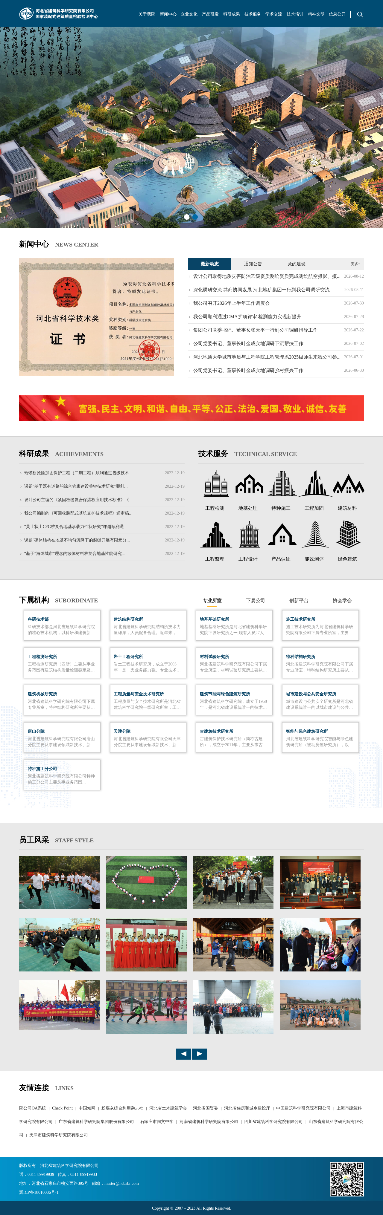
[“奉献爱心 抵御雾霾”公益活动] (233, 970)
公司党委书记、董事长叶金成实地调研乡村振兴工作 (248, 370)
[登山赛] (233, 908)
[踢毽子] (59, 908)
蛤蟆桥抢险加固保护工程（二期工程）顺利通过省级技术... (78, 473)
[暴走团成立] (233, 1032)
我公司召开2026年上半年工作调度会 (231, 303)
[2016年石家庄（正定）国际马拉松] (59, 1029)
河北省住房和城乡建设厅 (247, 1108)
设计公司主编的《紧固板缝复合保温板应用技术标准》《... (78, 500)
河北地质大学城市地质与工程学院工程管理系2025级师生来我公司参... (267, 356)
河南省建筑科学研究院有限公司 (209, 1121)
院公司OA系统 (32, 1108)
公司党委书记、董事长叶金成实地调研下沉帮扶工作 (248, 343)
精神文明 (316, 14)
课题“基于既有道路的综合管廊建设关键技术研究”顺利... (76, 486)
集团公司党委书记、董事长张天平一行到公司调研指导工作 (255, 330)
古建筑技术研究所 (216, 731)
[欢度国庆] (146, 908)
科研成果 (231, 14)
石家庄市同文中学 (157, 1121)
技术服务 (252, 14)
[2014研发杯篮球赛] (320, 1029)
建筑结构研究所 (128, 619)
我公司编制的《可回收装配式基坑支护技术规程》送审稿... (78, 513)
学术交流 (273, 14)
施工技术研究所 (300, 619)
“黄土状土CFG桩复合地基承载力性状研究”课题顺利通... (75, 526)
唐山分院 (36, 731)
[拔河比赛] (59, 970)
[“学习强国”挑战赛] (320, 908)
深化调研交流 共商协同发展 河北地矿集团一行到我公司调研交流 (261, 289)
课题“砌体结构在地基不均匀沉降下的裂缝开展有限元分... (77, 540)
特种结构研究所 (300, 656)
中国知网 (87, 1108)
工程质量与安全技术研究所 (139, 694)
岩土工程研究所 (128, 656)
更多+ (355, 264)
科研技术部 (38, 619)
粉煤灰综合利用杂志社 (122, 1108)
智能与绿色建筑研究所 (307, 731)
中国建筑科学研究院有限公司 (303, 1108)
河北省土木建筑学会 (168, 1108)
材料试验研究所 (214, 656)
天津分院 (122, 731)
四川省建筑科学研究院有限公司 (273, 1121)
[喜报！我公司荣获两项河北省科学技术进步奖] (96, 317)
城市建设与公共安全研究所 (311, 694)
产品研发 (210, 14)
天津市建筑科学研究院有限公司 (58, 1135)
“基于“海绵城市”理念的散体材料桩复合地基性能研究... (74, 553)
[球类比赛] (146, 1033)
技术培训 (295, 14)
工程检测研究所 (42, 656)
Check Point (62, 1108)
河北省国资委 (205, 1108)
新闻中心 (168, 14)
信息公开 (337, 14)
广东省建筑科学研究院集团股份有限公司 (96, 1121)
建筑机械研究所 (42, 694)
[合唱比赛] (146, 970)
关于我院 (147, 14)
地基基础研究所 (214, 619)
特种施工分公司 (42, 768)
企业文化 (189, 14)
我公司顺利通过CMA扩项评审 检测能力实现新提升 (247, 316)
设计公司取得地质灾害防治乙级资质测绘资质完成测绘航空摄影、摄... (267, 276)
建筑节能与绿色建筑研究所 (225, 694)
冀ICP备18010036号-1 (39, 1192)
